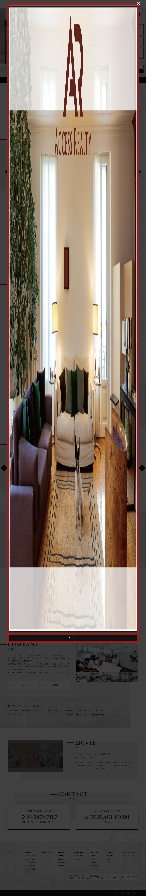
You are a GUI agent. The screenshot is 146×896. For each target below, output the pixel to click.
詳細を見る (73, 637)
